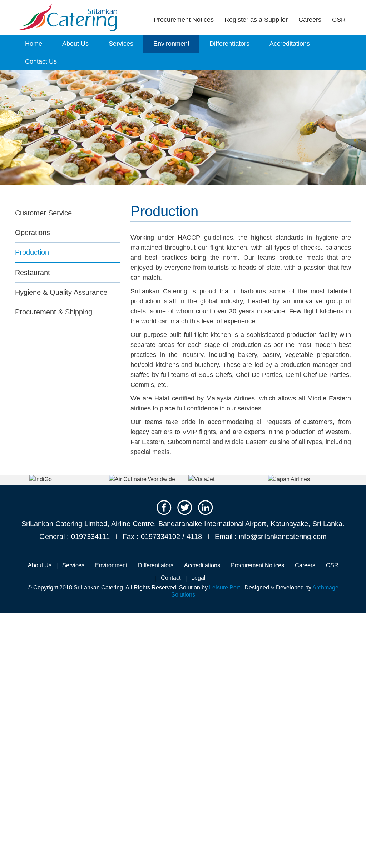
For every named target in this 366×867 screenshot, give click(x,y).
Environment (171, 43)
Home (33, 43)
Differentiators (229, 43)
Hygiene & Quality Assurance (61, 292)
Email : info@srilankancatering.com (271, 536)
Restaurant (32, 272)
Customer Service (43, 213)
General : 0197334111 (74, 536)
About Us (75, 43)
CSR (339, 19)
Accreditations (289, 43)
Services (121, 43)
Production (32, 252)
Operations (32, 232)
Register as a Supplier (256, 19)
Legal (198, 578)
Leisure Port (224, 587)
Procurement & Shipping (53, 312)
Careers (309, 19)
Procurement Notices (184, 19)
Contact (170, 578)
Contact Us (41, 61)
